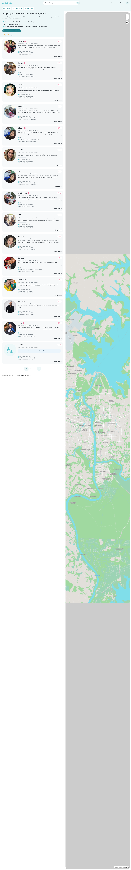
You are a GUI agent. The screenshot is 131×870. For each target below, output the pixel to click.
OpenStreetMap (123, 867)
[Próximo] (39, 369)
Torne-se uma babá (117, 3)
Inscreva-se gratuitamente (11, 31)
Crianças (8, 8)
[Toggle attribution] (128, 867)
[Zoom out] (127, 18)
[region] (98, 440)
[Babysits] (7, 3)
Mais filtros (29, 8)
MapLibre (117, 867)
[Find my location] (127, 22)
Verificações (18, 8)
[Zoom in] (127, 15)
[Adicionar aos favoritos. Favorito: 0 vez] (60, 280)
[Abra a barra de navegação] (127, 3)
